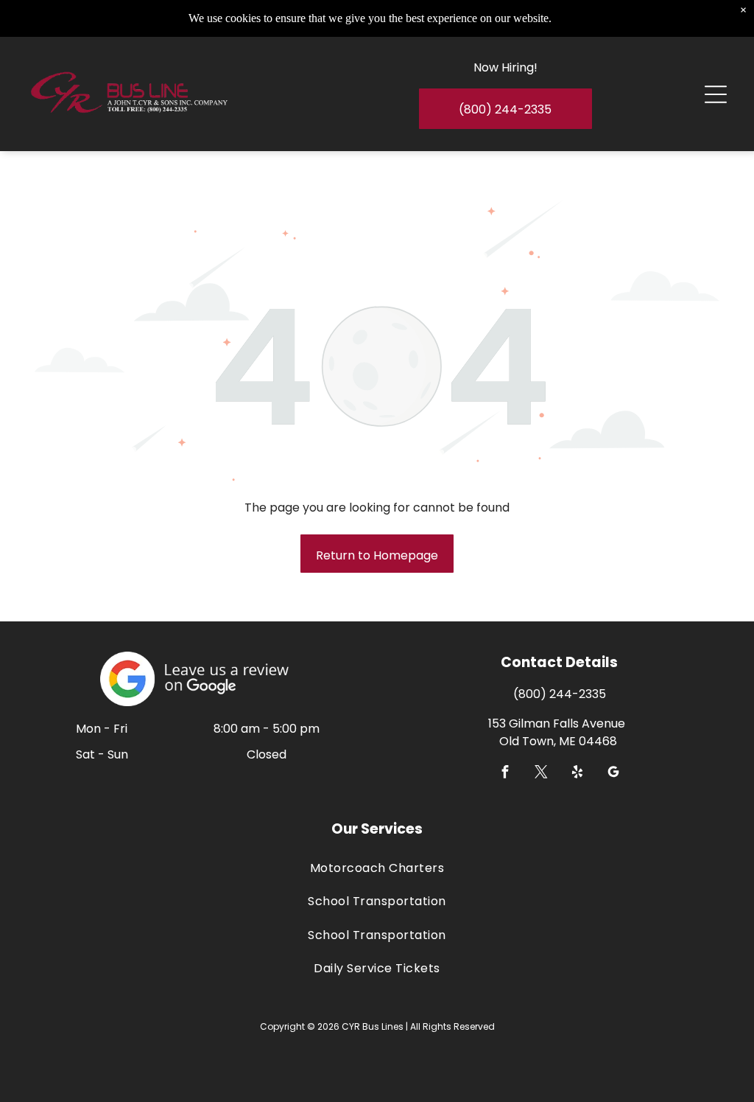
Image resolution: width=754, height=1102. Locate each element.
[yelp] (578, 774)
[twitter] (542, 774)
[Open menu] (716, 94)
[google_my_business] (614, 774)
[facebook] (505, 774)
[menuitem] (377, 868)
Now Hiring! (505, 67)
